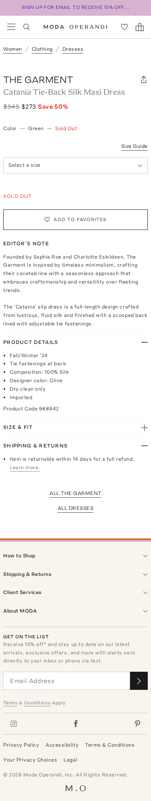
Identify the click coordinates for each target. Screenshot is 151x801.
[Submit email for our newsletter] (139, 681)
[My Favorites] (124, 27)
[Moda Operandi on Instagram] (14, 724)
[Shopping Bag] (140, 27)
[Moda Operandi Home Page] (75, 27)
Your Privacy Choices (30, 760)
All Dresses (76, 508)
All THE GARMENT (75, 493)
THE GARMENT (38, 79)
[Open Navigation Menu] (11, 27)
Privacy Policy (21, 745)
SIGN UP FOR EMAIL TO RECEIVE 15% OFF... (76, 7)
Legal (70, 760)
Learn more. (25, 467)
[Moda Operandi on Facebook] (76, 724)
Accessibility (62, 745)
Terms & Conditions (109, 745)
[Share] (144, 80)
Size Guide (134, 146)
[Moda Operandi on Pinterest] (137, 724)
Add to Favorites (80, 219)
